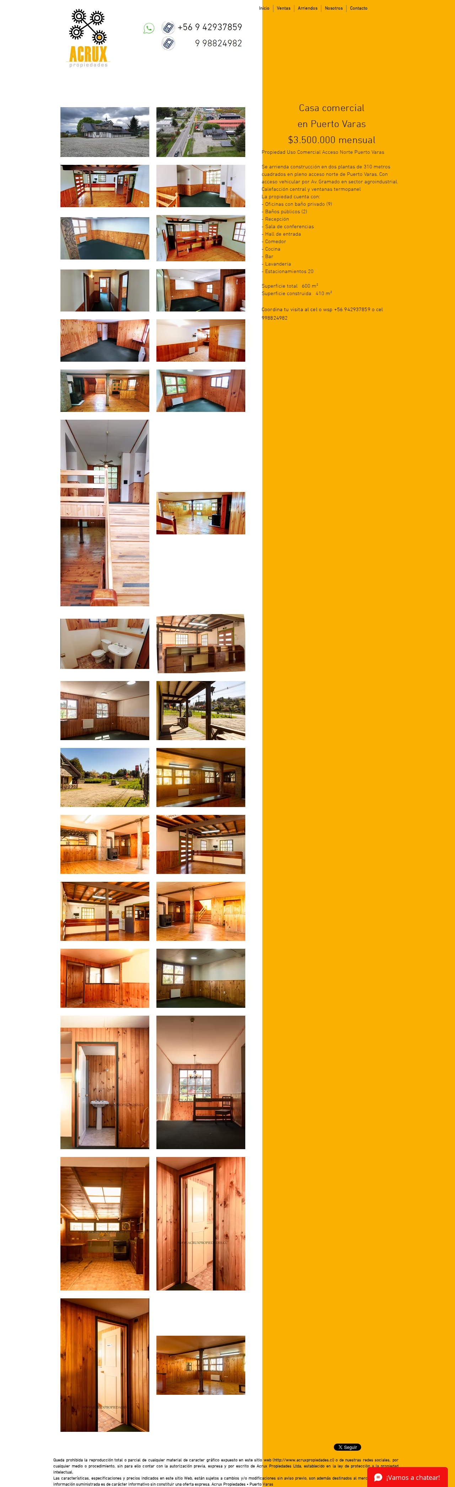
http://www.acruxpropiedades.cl (303, 1460)
